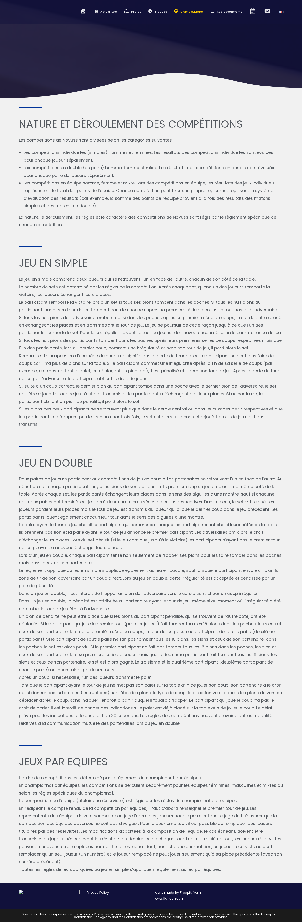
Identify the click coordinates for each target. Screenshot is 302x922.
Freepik (186, 892)
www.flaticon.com (169, 898)
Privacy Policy (98, 892)
